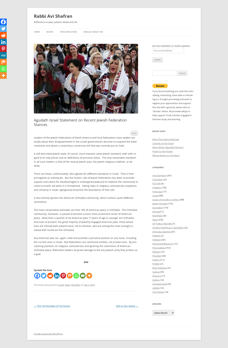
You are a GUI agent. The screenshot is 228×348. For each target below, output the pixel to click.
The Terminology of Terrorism (52, 306)
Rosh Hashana (159, 267)
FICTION (156, 183)
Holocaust (157, 191)
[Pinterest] (63, 276)
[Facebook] (37, 276)
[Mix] (70, 276)
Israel (61, 284)
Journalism (157, 207)
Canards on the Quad (163, 143)
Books (50, 31)
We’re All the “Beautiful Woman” (168, 147)
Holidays (156, 187)
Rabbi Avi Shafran (53, 16)
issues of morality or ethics (165, 199)
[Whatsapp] (76, 276)
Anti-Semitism (159, 175)
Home (37, 31)
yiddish (156, 287)
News (67, 284)
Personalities (158, 247)
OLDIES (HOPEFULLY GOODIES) (167, 227)
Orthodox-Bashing (161, 231)
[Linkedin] (57, 276)
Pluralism (75, 284)
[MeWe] (3, 55)
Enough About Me (93, 31)
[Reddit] (50, 276)
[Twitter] (44, 276)
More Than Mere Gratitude (165, 139)
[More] (89, 276)
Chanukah (157, 179)
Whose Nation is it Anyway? (166, 155)
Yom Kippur (158, 291)
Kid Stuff (156, 211)
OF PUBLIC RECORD (162, 223)
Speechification (68, 31)
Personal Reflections (162, 243)
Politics (155, 259)
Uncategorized (159, 283)
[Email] (83, 276)
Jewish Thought (160, 203)
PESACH (156, 251)
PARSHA (156, 235)
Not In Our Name (127, 306)
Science (156, 271)
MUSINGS (157, 215)
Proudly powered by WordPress (48, 333)
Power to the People (162, 151)
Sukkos (156, 279)
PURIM (155, 263)
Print (134, 133)
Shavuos (156, 275)
